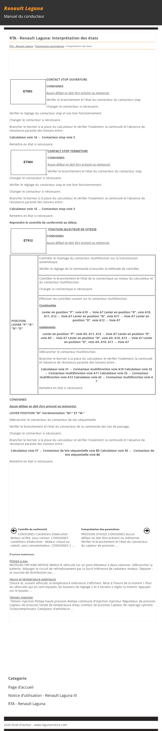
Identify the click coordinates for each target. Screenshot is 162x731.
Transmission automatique (49, 46)
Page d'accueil (21, 687)
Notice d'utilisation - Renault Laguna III (42, 695)
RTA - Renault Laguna (21, 46)
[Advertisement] (82, 62)
